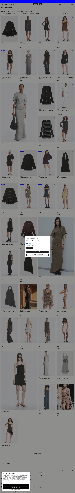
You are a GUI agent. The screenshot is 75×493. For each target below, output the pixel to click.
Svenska (29, 247)
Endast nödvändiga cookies (16, 487)
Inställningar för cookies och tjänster (15, 489)
